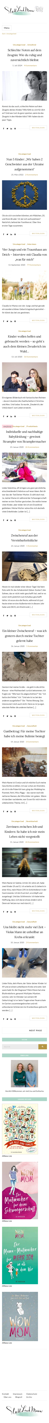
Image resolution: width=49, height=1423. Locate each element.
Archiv (29, 1397)
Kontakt (5, 1394)
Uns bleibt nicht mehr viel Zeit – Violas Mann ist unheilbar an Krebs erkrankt (24, 932)
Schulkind (31, 45)
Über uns (7, 1397)
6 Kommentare (32, 742)
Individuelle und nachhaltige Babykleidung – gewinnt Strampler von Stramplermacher (24, 437)
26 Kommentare (32, 447)
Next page (35, 1030)
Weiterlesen (38, 128)
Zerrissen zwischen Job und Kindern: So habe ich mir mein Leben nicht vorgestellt (24, 831)
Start (3, 34)
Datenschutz (31, 1394)
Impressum (17, 1394)
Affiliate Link (7, 1156)
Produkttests (32, 426)
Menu (7, 27)
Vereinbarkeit (32, 821)
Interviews (31, 244)
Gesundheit (32, 726)
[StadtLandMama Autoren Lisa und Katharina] (24, 1073)
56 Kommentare (31, 357)
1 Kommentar (32, 546)
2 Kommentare (31, 174)
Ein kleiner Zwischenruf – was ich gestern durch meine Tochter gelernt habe (24, 636)
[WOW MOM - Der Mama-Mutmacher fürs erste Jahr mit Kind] (20, 1316)
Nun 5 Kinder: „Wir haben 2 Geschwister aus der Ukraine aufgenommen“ (24, 164)
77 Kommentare (34, 265)
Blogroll (18, 1397)
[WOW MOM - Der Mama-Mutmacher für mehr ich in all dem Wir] (20, 1255)
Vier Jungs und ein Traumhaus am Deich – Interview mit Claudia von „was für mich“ (24, 254)
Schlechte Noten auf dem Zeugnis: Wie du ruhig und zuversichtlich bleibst (24, 55)
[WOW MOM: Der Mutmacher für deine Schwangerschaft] (20, 1190)
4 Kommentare (30, 65)
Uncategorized (19, 45)
